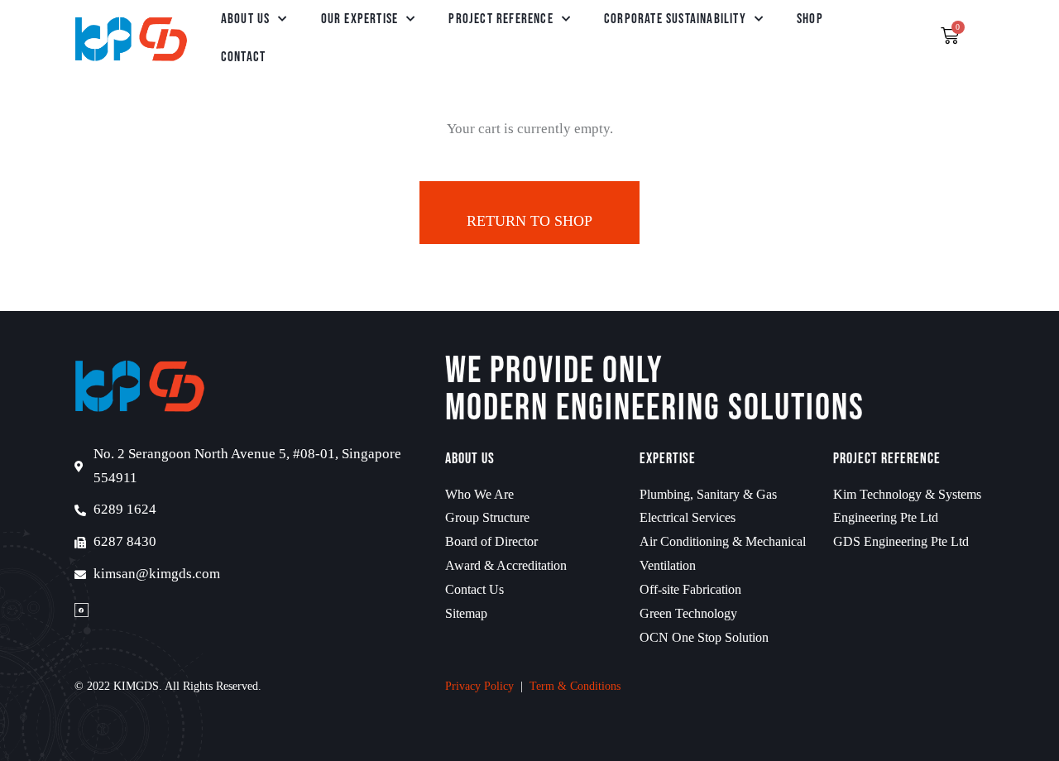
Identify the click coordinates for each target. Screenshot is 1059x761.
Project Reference (500, 19)
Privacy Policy (479, 686)
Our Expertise (360, 19)
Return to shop (529, 221)
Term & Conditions (575, 686)
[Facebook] (81, 610)
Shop (810, 19)
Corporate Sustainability (675, 19)
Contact (243, 57)
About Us (246, 19)
